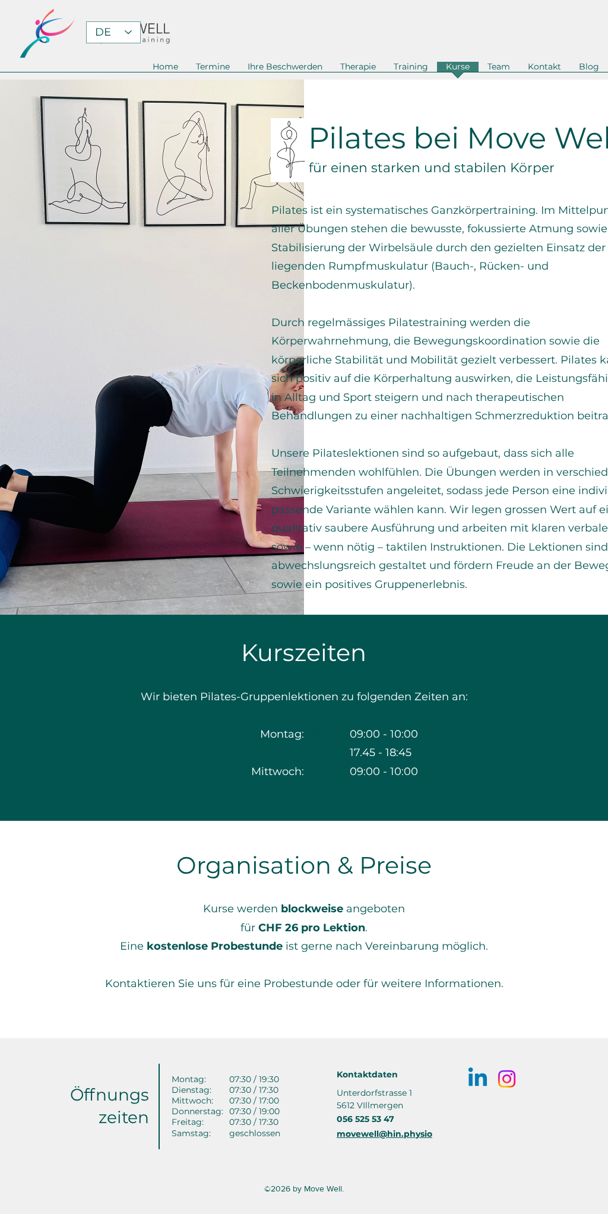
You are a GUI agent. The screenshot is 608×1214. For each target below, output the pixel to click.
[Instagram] (506, 1078)
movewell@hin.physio (384, 1133)
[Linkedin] (477, 1078)
